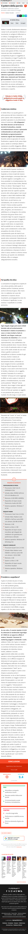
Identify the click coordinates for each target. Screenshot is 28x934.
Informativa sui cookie (6, 913)
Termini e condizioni (22, 913)
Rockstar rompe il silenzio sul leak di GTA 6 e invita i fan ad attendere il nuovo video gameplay (9, 867)
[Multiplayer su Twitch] (16, 891)
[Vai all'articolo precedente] (26, 590)
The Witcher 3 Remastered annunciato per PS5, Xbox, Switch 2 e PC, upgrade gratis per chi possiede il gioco (4, 869)
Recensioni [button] (12, 3)
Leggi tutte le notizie (21, 882)
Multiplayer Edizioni (17, 925)
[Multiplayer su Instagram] (11, 891)
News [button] (19, 3)
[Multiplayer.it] (6, 0)
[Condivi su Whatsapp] (23, 16)
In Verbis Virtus (14, 20)
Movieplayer (10, 923)
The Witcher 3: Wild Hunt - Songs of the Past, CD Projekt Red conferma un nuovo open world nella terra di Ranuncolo (24, 870)
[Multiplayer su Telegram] (14, 891)
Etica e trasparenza (8, 914)
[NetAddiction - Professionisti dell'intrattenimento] (17, 920)
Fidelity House (22, 923)
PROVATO (3, 12)
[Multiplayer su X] (9, 891)
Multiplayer (4, 923)
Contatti (14, 914)
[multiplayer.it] (14, 888)
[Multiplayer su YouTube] (19, 891)
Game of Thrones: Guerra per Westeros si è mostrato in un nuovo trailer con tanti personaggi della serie (14, 869)
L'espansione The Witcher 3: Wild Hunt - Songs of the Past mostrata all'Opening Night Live (19, 866)
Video (23, 3)
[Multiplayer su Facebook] (6, 891)
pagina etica (19, 846)
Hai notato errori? (6, 833)
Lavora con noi (20, 914)
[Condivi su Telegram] (26, 16)
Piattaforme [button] (4, 3)
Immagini (23, 23)
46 (23, 774)
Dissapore (16, 923)
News (12, 23)
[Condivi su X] (20, 16)
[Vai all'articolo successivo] (1, 590)
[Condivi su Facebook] (18, 16)
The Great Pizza (9, 925)
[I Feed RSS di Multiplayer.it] (21, 891)
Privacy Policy (14, 913)
